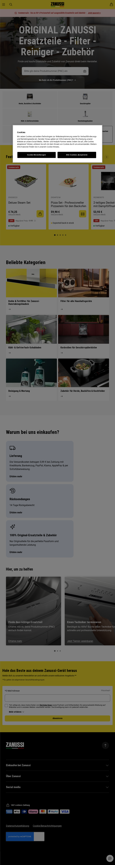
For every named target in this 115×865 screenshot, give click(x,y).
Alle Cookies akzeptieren (77, 155)
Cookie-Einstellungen (36, 155)
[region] (57, 144)
